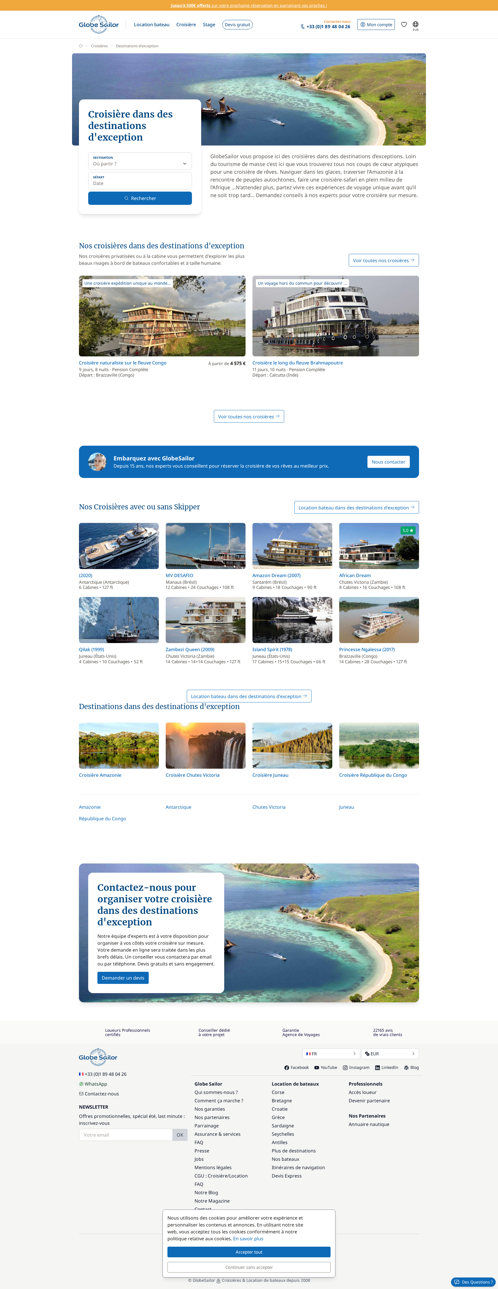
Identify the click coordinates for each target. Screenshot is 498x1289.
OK (180, 1135)
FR (314, 1053)
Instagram (359, 1067)
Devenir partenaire (369, 1100)
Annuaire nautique (369, 1124)
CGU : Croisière (211, 1176)
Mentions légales (213, 1167)
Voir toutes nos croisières (381, 260)
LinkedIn (390, 1067)
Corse (278, 1092)
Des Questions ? (477, 1282)
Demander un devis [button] (123, 978)
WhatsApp (96, 1084)
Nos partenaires (212, 1117)
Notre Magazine (212, 1201)
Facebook (300, 1067)
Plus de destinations (294, 1151)
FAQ (199, 1142)
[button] (152, 24)
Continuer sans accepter (249, 1267)
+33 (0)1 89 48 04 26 (106, 1074)
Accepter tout (249, 1252)
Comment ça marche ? (219, 1100)
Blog (414, 1067)
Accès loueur (363, 1092)
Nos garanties (210, 1109)
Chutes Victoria (269, 807)
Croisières (99, 45)
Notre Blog (206, 1192)
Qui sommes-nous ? (216, 1092)
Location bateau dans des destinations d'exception (354, 507)
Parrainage (207, 1125)
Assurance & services (218, 1134)
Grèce (278, 1117)
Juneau (346, 807)
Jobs (199, 1159)
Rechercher (143, 198)
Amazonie (90, 807)
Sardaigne (283, 1125)
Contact (203, 1209)
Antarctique (178, 807)
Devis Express (287, 1176)
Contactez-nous (102, 1093)
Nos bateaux (285, 1159)
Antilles (280, 1142)
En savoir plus (248, 1238)
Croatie (280, 1109)
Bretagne (282, 1100)
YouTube (329, 1067)
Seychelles (283, 1134)
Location (238, 1176)
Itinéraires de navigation (298, 1167)
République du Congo (102, 818)
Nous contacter (388, 462)
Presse (202, 1151)
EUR (375, 1053)
